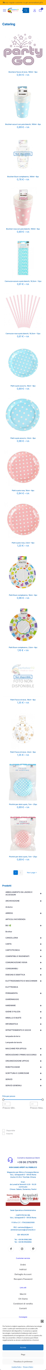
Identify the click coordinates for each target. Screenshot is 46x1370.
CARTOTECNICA (23, 950)
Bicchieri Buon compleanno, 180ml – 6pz (23, 177)
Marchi (23, 1294)
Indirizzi (23, 1269)
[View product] (39, 36)
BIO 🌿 (23, 925)
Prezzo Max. (36, 1108)
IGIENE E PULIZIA (23, 1011)
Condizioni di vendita (23, 1303)
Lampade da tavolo (13, 1042)
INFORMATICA (23, 1023)
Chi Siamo (23, 1299)
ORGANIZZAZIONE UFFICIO (23, 1060)
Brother (8, 931)
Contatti (23, 1308)
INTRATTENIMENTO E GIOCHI (23, 1030)
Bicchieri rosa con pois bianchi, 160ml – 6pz (23, 229)
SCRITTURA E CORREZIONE (23, 1073)
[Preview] (39, 40)
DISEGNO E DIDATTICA (23, 974)
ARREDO (23, 913)
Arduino (9, 907)
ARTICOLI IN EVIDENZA (15, 919)
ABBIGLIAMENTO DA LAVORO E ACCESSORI (23, 893)
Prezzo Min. (9, 1108)
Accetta (23, 1347)
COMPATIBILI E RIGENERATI (23, 956)
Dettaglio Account (23, 1274)
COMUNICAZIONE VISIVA (23, 962)
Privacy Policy (28, 1367)
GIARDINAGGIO (12, 999)
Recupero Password (23, 1279)
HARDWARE (23, 1005)
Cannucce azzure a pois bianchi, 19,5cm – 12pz (23, 281)
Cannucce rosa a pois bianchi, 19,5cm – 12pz (23, 333)
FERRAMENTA (23, 993)
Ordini (23, 1264)
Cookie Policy (17, 1367)
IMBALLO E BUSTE (23, 1017)
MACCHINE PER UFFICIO (23, 1048)
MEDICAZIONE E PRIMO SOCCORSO (23, 1054)
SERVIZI (23, 1079)
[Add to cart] (39, 32)
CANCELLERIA (23, 937)
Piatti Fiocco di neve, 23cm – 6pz (23, 752)
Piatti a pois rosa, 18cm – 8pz (23, 490)
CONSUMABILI (23, 968)
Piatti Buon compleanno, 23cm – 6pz (23, 647)
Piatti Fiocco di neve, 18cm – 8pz (23, 700)
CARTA (23, 943)
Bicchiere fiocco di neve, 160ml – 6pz (23, 72)
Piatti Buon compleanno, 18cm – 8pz (23, 595)
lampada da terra (12, 1036)
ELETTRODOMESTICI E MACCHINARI (23, 980)
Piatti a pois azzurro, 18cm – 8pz (23, 386)
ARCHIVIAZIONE (23, 900)
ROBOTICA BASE (23, 1067)
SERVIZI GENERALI (23, 1085)
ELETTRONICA (11, 987)
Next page (31, 872)
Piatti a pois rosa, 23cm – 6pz (23, 543)
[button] (42, 1321)
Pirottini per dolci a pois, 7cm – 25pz (23, 804)
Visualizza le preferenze (23, 1362)
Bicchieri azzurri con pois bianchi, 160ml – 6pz (23, 124)
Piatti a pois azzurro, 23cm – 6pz (23, 438)
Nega (23, 1354)
